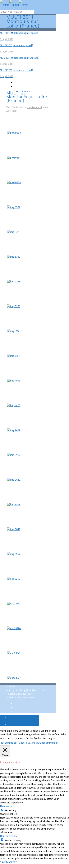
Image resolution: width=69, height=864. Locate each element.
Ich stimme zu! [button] (9, 742)
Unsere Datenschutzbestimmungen (38, 742)
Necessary (10, 810)
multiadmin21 (34, 107)
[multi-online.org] (14, 4)
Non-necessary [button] (8, 836)
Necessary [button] (6, 806)
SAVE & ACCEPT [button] (8, 862)
